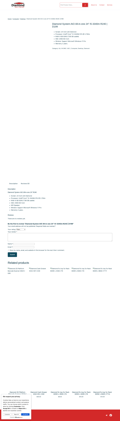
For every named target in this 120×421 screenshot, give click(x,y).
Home (9, 19)
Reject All (16, 414)
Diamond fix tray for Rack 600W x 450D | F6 (60, 393)
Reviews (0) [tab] (25, 183)
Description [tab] (13, 183)
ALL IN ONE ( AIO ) (64, 48)
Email (10, 247)
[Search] (85, 5)
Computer (16, 19)
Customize (7, 414)
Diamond (86, 48)
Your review (12, 232)
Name (10, 244)
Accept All (25, 414)
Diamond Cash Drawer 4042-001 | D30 (39, 393)
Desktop (22, 19)
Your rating (12, 229)
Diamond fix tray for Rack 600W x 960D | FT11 (102, 393)
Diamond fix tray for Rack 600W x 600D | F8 (81, 393)
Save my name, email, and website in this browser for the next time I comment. (37, 250)
